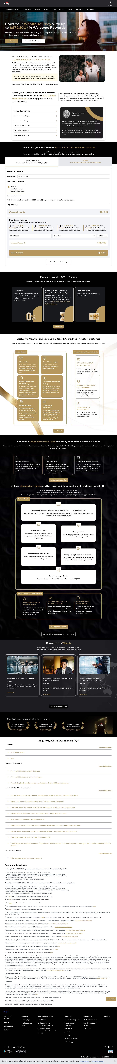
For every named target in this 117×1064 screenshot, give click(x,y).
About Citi (68, 1016)
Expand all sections (105, 747)
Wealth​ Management (12, 9)
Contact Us (88, 1016)
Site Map (107, 1016)
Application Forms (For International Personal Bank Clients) (48, 1031)
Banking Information (45, 1016)
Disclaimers (8, 1026)
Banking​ (37, 9)
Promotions (80, 9)
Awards (67, 1035)
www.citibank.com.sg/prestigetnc (58, 923)
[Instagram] (105, 1047)
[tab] (12, 9)
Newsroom (68, 1028)
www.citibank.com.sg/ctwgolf (74, 933)
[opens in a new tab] (6, 3)
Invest (46, 9)
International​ (27, 9)
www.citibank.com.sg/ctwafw (63, 927)
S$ (101, 212)
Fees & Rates (42, 1020)
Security (24, 1016)
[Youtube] (108, 1047)
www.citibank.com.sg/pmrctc (83, 920)
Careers (67, 1032)
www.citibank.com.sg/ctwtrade (67, 943)
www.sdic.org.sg (102, 978)
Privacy (6, 1022)
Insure (54, 9)
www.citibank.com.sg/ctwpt (70, 936)
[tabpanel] (58, 217)
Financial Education (71, 1038)
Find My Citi (87, 1028)
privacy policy (84, 1061)
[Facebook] (112, 1047)
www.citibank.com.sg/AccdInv (55, 970)
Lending (69, 9)
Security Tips (25, 1020)
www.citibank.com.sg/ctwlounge (75, 930)
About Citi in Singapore (72, 1020)
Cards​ (61, 9)
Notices (6, 1030)
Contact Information (90, 1020)
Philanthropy (69, 1042)
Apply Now (90, 9)
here (10, 896)
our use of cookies (97, 1061)
